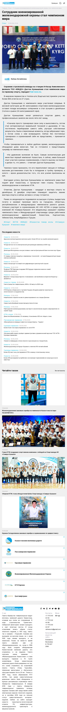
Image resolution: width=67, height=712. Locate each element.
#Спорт (7, 222)
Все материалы (60, 370)
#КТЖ (15, 222)
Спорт (10, 8)
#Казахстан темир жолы (41, 222)
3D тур (57, 616)
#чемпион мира (18, 225)
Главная (4, 8)
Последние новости (11, 232)
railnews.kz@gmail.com (53, 629)
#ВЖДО (24, 222)
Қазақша (55, 3)
